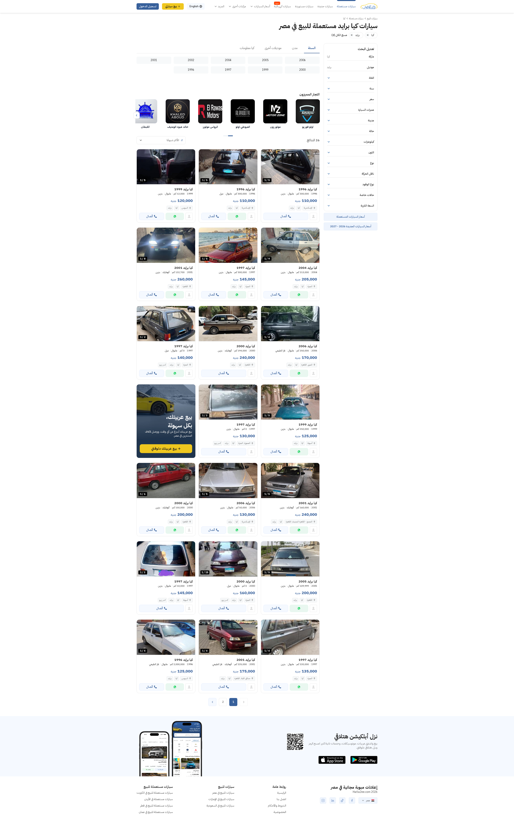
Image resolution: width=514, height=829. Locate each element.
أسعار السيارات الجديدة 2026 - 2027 (350, 226)
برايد (292, 208)
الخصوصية (280, 812)
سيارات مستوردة (304, 6)
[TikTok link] (342, 800)
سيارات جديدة (325, 6)
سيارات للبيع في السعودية (220, 805)
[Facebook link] (352, 800)
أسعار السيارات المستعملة (350, 217)
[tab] (312, 48)
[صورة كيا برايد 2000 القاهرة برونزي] (228, 323)
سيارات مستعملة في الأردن (158, 799)
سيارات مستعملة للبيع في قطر (156, 805)
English (194, 6)
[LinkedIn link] (332, 800)
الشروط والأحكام (277, 805)
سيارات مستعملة (346, 6)
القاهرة (185, 286)
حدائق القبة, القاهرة (242, 678)
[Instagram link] (323, 800)
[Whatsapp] (237, 216)
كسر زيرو (162, 364)
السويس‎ (185, 208)
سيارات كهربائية (282, 6)
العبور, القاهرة (306, 364)
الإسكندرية (308, 208)
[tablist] (228, 48)
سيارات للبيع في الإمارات (221, 799)
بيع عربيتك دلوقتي (164, 448)
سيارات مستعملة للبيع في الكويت (155, 793)
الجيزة (310, 286)
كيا (299, 208)
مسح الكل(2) (339, 35)
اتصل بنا (281, 799)
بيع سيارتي (171, 6)
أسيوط (309, 443)
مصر (368, 800)
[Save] (266, 154)
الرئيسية (281, 793)
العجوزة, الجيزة (244, 443)
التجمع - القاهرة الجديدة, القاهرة (299, 521)
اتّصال (283, 216)
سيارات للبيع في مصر (223, 793)
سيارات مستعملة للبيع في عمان (156, 812)
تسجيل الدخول (147, 6)
